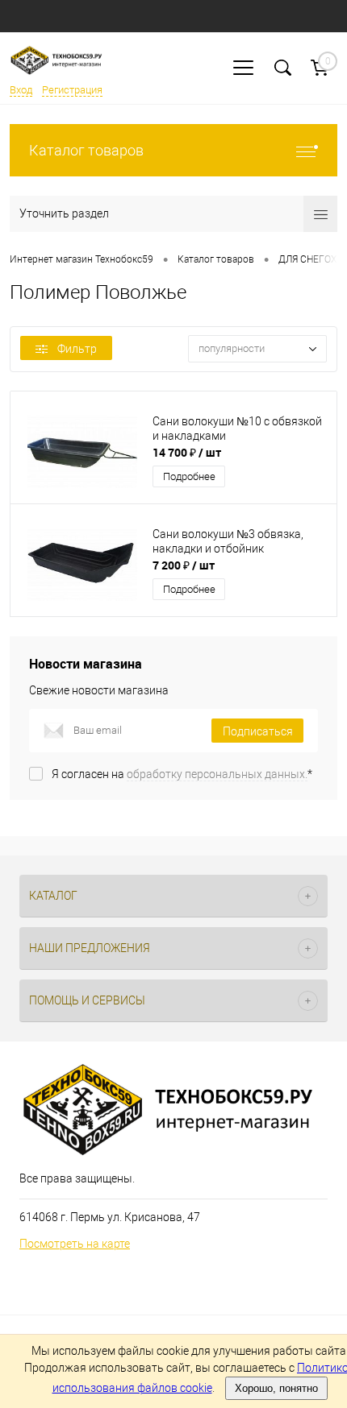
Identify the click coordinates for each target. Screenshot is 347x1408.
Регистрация (72, 90)
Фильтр (77, 348)
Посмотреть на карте (74, 1243)
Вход (21, 90)
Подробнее (189, 476)
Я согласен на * (182, 774)
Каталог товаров (86, 150)
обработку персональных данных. (217, 774)
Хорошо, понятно (276, 1388)
